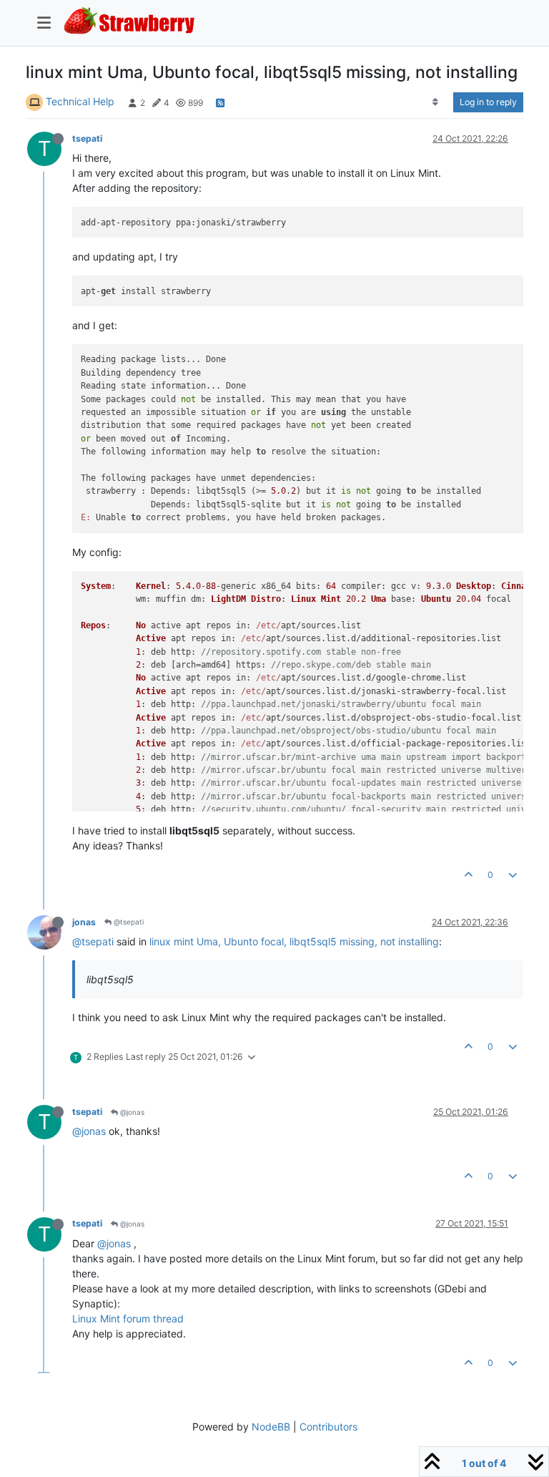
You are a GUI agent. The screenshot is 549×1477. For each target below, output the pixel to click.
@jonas (131, 1112)
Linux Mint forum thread (128, 1318)
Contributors (328, 1426)
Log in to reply (488, 102)
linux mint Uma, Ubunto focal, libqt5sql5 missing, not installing (294, 941)
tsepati (87, 138)
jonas (84, 922)
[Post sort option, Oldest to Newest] (435, 102)
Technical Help (80, 101)
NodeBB (271, 1426)
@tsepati (128, 921)
